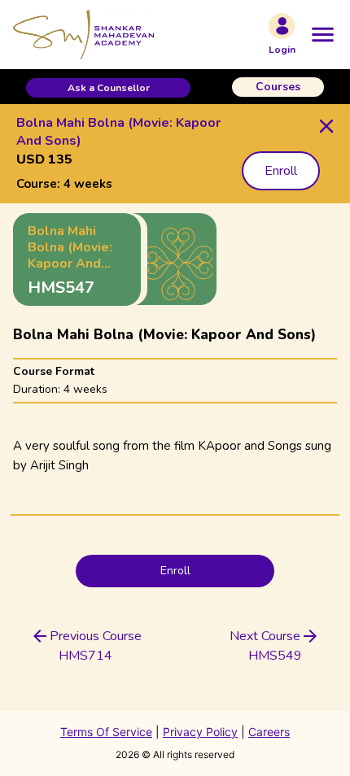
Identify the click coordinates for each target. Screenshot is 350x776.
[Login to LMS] (282, 26)
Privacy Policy (200, 732)
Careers (269, 732)
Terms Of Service (106, 732)
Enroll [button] (281, 171)
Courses (278, 86)
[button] (108, 88)
